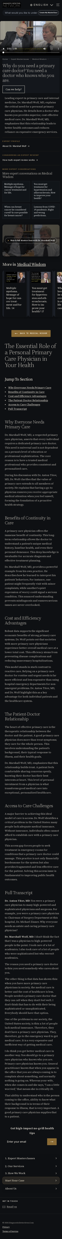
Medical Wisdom (39, 59)
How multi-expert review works (20, 160)
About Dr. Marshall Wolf (16, 146)
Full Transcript (17, 409)
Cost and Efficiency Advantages (27, 396)
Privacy (6, 1227)
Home (5, 59)
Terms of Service (10, 1231)
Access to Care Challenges (24, 404)
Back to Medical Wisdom (33, 333)
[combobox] (31, 13)
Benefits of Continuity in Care (26, 392)
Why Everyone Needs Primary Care (29, 387)
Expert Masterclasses (20, 59)
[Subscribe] (52, 1141)
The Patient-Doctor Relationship (28, 400)
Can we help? (14, 89)
